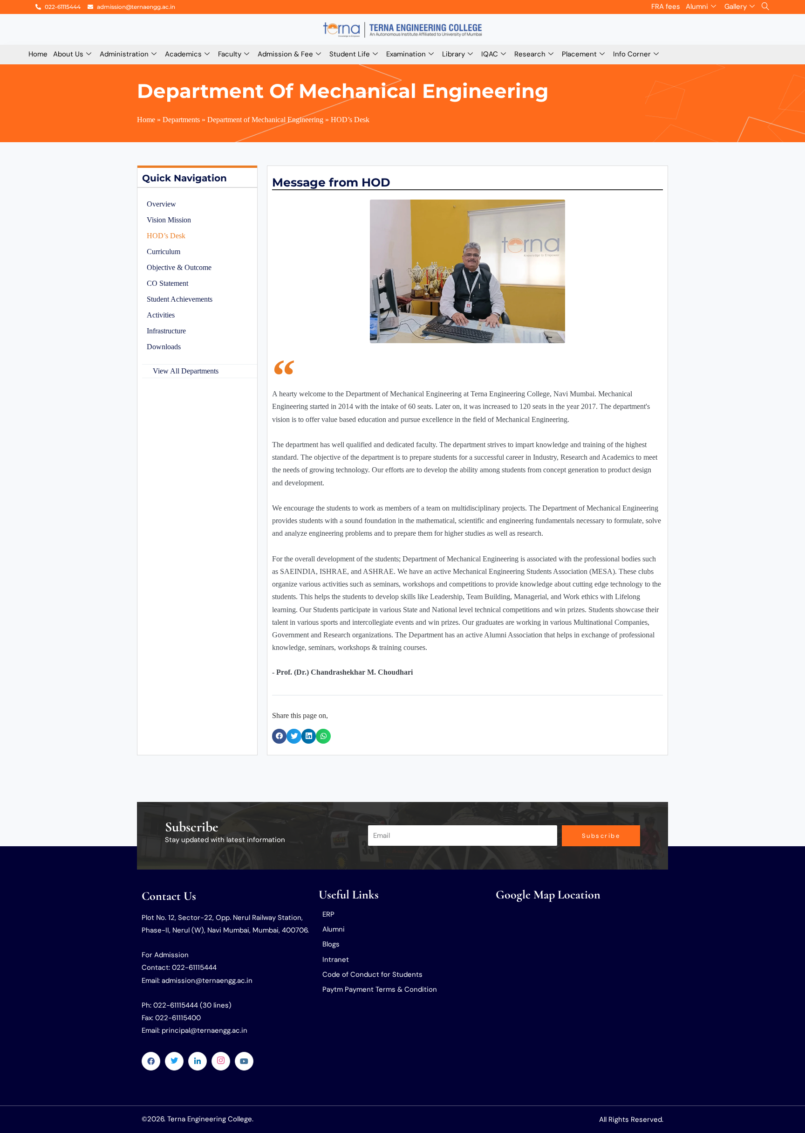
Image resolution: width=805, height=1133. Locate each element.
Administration (124, 54)
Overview (161, 204)
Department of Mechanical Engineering (265, 120)
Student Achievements (179, 299)
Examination (406, 54)
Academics (183, 54)
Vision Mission (169, 220)
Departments (181, 120)
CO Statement (167, 283)
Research (530, 54)
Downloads (164, 347)
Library (453, 54)
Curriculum (163, 252)
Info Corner (632, 54)
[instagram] (220, 1061)
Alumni (697, 6)
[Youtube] (244, 1061)
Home (38, 54)
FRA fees (665, 6)
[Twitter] (174, 1061)
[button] (279, 736)
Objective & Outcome (179, 267)
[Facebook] (151, 1061)
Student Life (349, 54)
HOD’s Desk (166, 236)
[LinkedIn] (197, 1061)
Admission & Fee (285, 54)
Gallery (735, 6)
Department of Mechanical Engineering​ (342, 91)
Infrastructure (166, 331)
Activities (161, 315)
